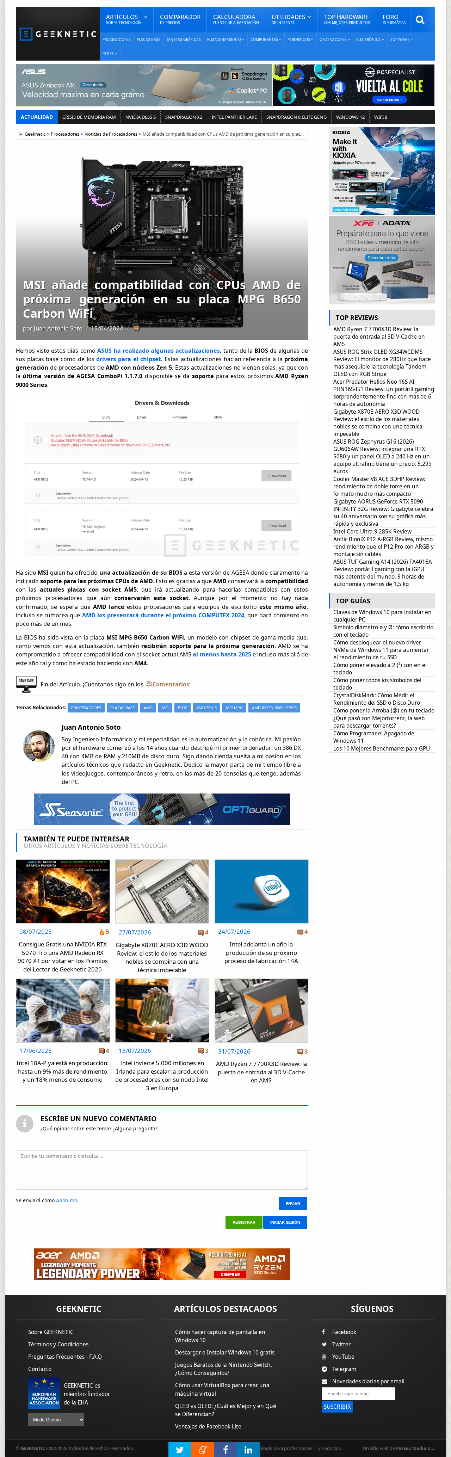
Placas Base (148, 39)
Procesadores (117, 39)
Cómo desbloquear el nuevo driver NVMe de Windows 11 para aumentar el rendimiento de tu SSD (381, 650)
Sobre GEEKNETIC (51, 1332)
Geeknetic (35, 134)
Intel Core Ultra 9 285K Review (372, 531)
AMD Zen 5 (206, 707)
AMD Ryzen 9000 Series (274, 707)
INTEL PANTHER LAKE (234, 117)
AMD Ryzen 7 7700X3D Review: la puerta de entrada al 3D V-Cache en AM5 (261, 1072)
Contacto (39, 1369)
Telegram (344, 1369)
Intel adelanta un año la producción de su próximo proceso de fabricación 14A (261, 952)
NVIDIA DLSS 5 (140, 117)
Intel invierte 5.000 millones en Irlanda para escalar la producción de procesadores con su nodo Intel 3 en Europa (162, 1075)
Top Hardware (347, 19)
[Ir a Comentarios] (136, 328)
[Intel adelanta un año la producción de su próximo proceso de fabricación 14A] (262, 861)
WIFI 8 (380, 117)
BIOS (182, 707)
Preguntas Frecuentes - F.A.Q (65, 1356)
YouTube (343, 1356)
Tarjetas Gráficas (183, 39)
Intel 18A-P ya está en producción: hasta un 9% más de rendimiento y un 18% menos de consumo (63, 1071)
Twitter (341, 1344)
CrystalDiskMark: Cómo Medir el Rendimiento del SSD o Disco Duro (376, 699)
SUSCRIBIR (337, 1406)
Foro (394, 19)
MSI (165, 707)
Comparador (180, 19)
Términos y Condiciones (58, 1344)
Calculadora (236, 19)
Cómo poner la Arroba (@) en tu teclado (383, 710)
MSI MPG (234, 707)
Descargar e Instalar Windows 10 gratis (224, 1352)
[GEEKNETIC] (57, 34)
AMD (148, 707)
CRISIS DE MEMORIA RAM (89, 117)
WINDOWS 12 (350, 117)
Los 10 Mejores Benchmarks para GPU (381, 748)
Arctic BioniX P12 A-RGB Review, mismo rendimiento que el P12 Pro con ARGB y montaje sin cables (383, 547)
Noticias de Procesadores (111, 134)
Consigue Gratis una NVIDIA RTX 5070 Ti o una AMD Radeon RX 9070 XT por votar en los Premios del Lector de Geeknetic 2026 (63, 956)
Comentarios (171, 684)
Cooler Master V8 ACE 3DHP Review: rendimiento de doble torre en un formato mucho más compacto (379, 486)
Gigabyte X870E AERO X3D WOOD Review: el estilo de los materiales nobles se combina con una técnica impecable (162, 957)
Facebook (344, 1332)
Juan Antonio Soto (58, 328)
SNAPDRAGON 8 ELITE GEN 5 (296, 117)
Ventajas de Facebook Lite (208, 1426)
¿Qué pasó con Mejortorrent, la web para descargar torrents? (379, 722)
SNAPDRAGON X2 (183, 117)
